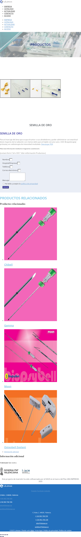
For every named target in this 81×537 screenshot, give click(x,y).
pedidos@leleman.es (7, 509)
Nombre (5, 159)
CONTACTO (9, 13)
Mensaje (5, 180)
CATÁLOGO (9, 9)
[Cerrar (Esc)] (7, 534)
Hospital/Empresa (9, 163)
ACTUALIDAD (9, 11)
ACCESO (7, 16)
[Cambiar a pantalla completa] (3, 534)
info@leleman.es (6, 505)
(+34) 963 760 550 (6, 499)
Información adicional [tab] (11, 452)
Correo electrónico (10, 170)
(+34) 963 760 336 (42, 520)
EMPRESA (8, 6)
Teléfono (6, 167)
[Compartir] (5, 534)
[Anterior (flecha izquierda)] (1, 536)
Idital (32, 530)
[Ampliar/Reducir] (1, 534)
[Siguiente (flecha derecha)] (3, 536)
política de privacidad (29, 184)
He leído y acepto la (21, 184)
